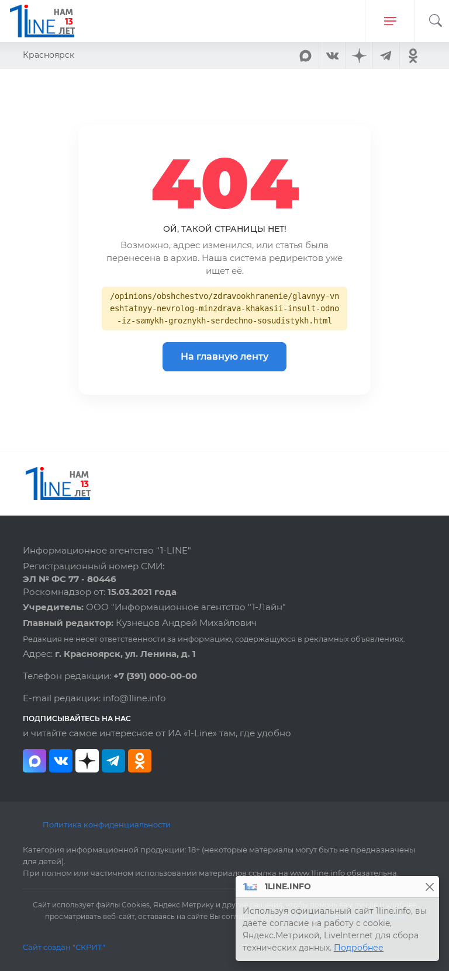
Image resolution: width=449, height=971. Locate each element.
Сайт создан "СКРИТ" (64, 947)
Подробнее (359, 947)
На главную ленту (224, 356)
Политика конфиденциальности (107, 824)
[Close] (429, 886)
